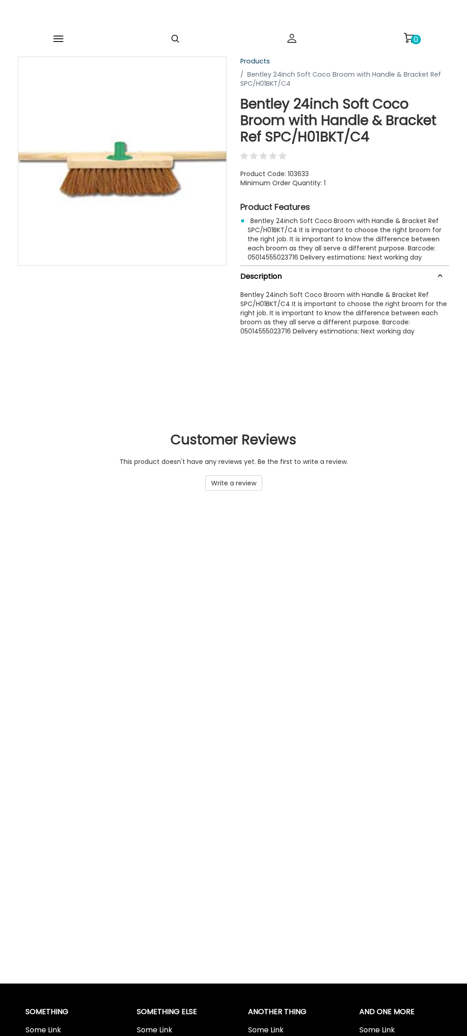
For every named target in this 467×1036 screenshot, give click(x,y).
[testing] (219, 15)
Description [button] (261, 276)
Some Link (43, 1030)
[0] (409, 37)
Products (255, 61)
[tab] (344, 274)
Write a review (233, 483)
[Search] (175, 38)
